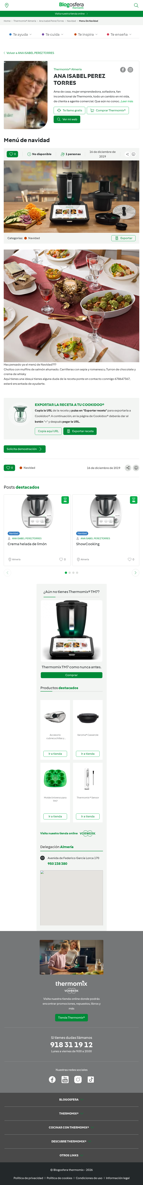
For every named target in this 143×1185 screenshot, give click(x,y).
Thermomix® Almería (24, 21)
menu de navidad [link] (88, 21)
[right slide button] (135, 572)
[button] (136, 5)
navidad (71, 21)
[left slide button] (7, 572)
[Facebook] (52, 1079)
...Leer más (126, 101)
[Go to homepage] (71, 5)
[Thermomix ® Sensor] (88, 779)
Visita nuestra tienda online (70, 13)
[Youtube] (65, 1079)
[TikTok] (91, 1079)
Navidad (13, 533)
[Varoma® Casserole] (88, 716)
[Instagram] (78, 1079)
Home (7, 21)
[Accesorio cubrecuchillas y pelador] (55, 716)
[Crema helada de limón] (37, 514)
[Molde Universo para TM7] (55, 779)
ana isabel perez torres (51, 21)
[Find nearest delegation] (7, 5)
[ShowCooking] (105, 514)
